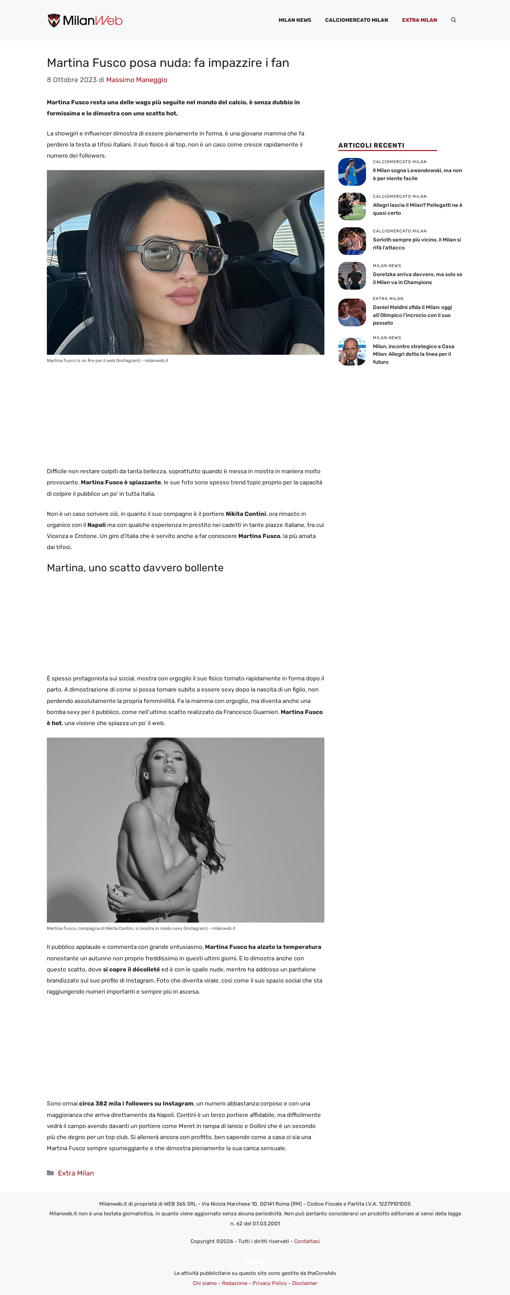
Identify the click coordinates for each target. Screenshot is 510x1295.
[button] (453, 20)
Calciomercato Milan (356, 20)
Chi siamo (205, 1283)
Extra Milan (419, 20)
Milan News (295, 20)
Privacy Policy (270, 1283)
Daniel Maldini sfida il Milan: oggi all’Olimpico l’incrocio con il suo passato (412, 315)
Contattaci (307, 1241)
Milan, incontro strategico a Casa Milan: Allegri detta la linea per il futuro (413, 354)
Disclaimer (304, 1283)
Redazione (234, 1283)
